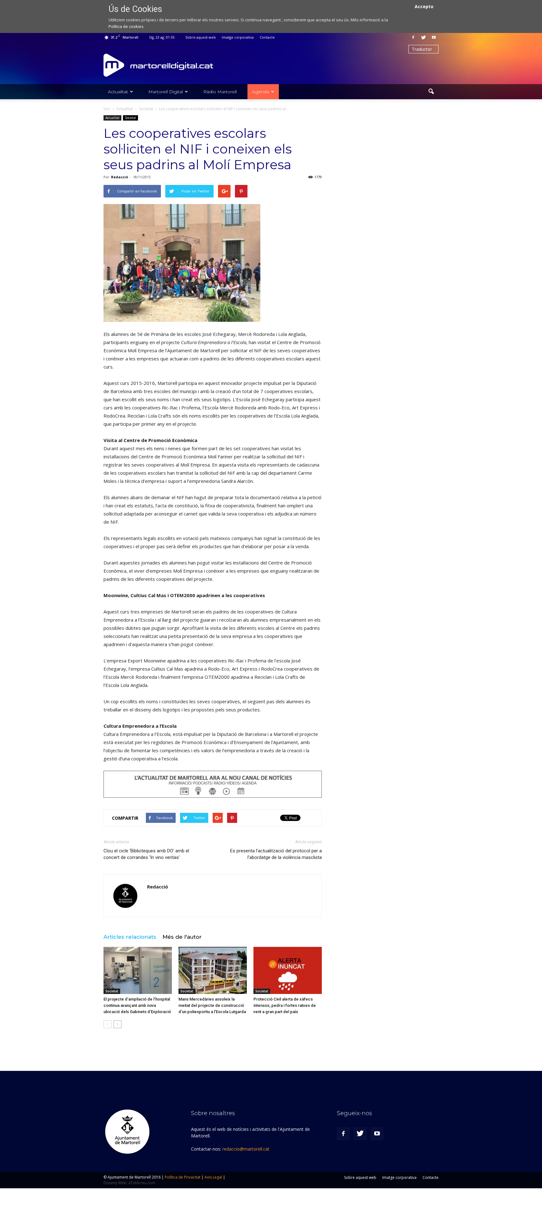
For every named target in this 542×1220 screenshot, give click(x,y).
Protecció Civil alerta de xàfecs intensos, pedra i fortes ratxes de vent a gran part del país (284, 1005)
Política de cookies (126, 26)
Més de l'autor (182, 937)
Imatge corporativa (238, 37)
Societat (130, 118)
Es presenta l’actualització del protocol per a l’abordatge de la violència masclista (276, 854)
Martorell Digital (165, 91)
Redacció (119, 177)
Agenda (260, 91)
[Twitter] (423, 37)
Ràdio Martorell (220, 91)
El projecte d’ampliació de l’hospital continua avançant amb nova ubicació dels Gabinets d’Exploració (137, 1005)
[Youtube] (433, 37)
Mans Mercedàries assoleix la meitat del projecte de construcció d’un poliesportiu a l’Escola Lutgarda (212, 1005)
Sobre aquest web (200, 37)
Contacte (267, 37)
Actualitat (118, 91)
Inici (107, 108)
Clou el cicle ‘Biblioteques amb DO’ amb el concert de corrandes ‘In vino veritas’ (146, 854)
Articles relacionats (130, 937)
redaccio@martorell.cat (245, 1149)
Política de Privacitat (182, 1177)
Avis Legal (213, 1177)
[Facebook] (413, 37)
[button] (430, 91)
